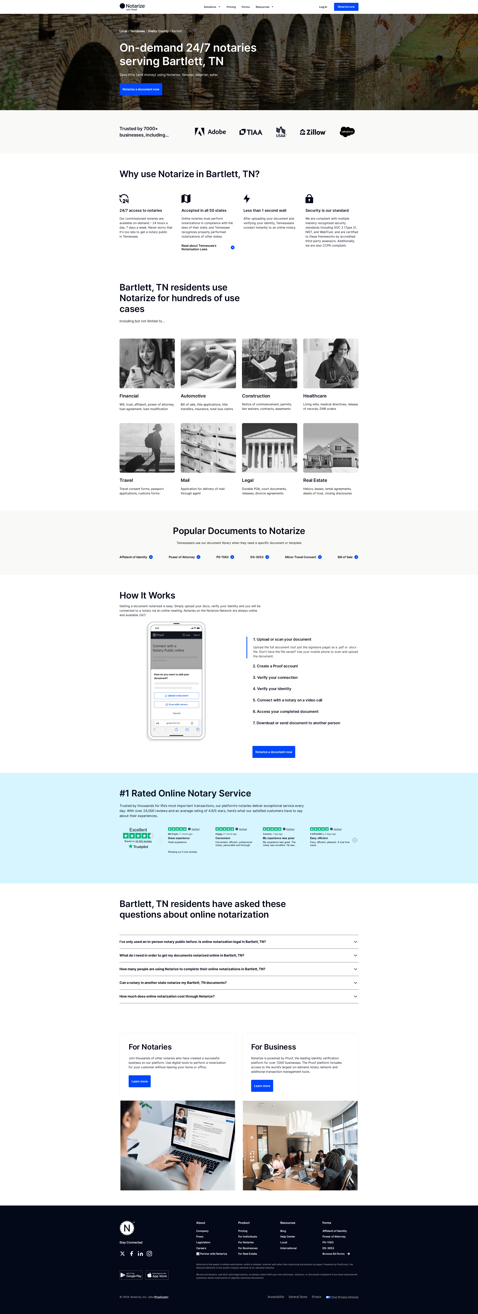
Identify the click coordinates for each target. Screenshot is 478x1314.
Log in (323, 6)
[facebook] (131, 1253)
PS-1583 (327, 1242)
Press (200, 1236)
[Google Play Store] (131, 1275)
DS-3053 (328, 1248)
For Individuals (247, 1236)
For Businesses (248, 1248)
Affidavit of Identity (334, 1230)
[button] (212, 6)
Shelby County (158, 31)
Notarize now (346, 6)
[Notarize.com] (127, 1228)
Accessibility (276, 1296)
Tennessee (137, 31)
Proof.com (161, 1296)
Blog (283, 1230)
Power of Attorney (334, 1236)
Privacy (316, 1296)
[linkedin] (140, 1253)
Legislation (203, 1242)
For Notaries (246, 1242)
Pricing (231, 6)
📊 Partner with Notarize (211, 1253)
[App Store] (156, 1275)
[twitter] (122, 1253)
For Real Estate (247, 1253)
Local (123, 31)
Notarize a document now (140, 89)
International (288, 1248)
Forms (246, 6)
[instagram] (149, 1253)
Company (202, 1230)
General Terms (298, 1296)
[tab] (302, 647)
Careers (201, 1248)
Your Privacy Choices (344, 1296)
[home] (144, 6)
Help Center (287, 1236)
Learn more (140, 1081)
